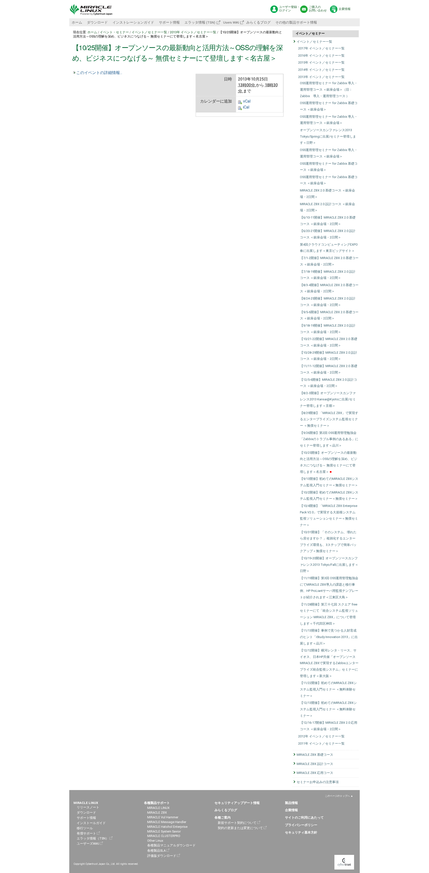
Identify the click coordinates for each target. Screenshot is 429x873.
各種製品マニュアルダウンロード (171, 845)
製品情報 (291, 803)
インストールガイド (91, 823)
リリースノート (88, 807)
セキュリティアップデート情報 (237, 803)
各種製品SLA (156, 850)
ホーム (77, 22)
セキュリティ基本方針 (301, 832)
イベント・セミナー (114, 32)
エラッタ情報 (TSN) (199, 22)
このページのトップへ (337, 795)
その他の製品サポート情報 (296, 22)
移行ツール (85, 828)
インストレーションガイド (133, 22)
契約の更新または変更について (240, 828)
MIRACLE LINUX (158, 808)
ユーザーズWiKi (88, 843)
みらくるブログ (258, 22)
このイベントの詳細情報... (99, 72)
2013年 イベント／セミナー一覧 (193, 32)
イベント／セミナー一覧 (149, 32)
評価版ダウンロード (161, 856)
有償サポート (86, 833)
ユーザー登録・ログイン (289, 8)
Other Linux (155, 840)
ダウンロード (97, 22)
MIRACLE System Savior (164, 831)
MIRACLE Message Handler (166, 822)
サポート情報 (169, 22)
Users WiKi (230, 22)
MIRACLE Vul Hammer (162, 817)
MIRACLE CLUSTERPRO (163, 836)
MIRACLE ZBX (157, 812)
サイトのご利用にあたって (304, 817)
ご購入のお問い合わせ (318, 8)
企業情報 (345, 9)
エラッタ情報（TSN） (93, 838)
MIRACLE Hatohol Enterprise (167, 827)
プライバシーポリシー (301, 825)
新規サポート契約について (237, 823)
